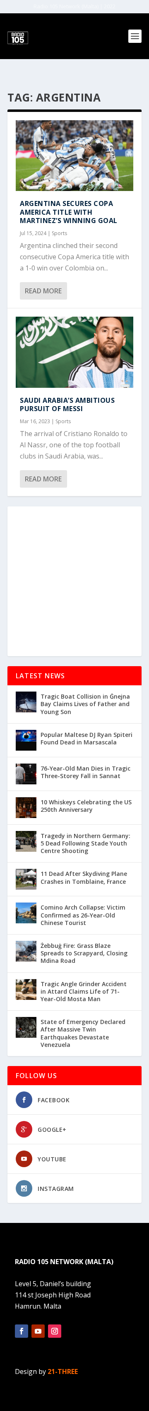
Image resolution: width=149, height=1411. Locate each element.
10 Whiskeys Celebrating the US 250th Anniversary (86, 805)
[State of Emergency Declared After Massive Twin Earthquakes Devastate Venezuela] (26, 1027)
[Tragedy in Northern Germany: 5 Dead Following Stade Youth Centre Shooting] (26, 841)
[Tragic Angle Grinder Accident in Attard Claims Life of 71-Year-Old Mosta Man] (26, 989)
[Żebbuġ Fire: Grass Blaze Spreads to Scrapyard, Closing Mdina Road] (26, 951)
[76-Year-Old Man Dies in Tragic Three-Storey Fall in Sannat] (26, 774)
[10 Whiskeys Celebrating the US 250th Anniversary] (26, 807)
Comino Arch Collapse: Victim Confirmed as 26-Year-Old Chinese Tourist (83, 914)
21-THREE (63, 1371)
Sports (59, 233)
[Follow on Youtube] (38, 1331)
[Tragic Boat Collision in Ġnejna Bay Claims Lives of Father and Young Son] (26, 702)
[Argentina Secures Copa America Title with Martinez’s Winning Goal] (74, 155)
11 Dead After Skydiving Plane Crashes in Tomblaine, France (84, 877)
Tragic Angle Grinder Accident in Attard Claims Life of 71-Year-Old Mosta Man (84, 991)
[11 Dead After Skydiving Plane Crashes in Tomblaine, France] (26, 879)
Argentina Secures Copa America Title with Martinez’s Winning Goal (69, 212)
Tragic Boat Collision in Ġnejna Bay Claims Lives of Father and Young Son (85, 703)
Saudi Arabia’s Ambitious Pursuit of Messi (67, 405)
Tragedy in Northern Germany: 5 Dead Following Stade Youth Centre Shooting (85, 843)
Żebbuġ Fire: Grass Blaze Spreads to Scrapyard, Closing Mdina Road (84, 953)
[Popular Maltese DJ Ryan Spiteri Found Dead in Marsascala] (26, 740)
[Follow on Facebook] (21, 1331)
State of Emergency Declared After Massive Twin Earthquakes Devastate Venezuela (83, 1033)
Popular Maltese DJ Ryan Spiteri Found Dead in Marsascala (86, 738)
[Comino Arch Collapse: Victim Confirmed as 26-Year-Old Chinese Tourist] (26, 913)
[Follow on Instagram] (54, 1331)
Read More (43, 290)
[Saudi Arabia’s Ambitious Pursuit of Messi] (74, 352)
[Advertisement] (74, 581)
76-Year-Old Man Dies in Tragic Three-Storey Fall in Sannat (85, 772)
